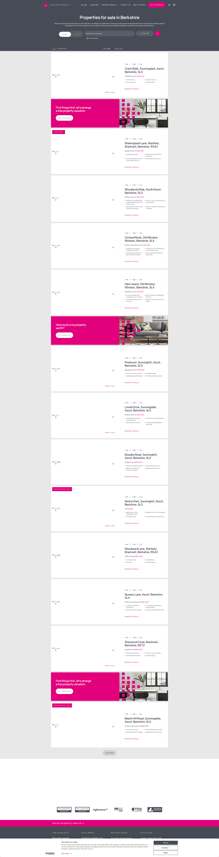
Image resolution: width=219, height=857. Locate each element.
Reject (166, 852)
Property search (60, 838)
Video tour (110, 92)
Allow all (165, 842)
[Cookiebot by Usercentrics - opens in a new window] (50, 853)
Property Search (109, 5)
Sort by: (54, 49)
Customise (165, 848)
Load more (109, 753)
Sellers (84, 5)
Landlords (94, 5)
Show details (65, 853)
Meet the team (139, 5)
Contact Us (125, 5)
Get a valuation (156, 5)
